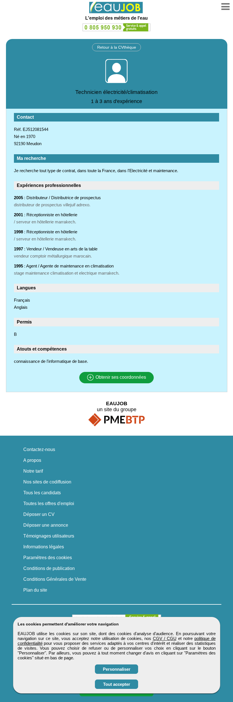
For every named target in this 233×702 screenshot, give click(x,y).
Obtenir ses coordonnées (120, 377)
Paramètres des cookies (47, 557)
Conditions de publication (49, 568)
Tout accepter (116, 684)
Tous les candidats (42, 492)
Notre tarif (33, 471)
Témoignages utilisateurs (48, 536)
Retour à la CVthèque (116, 47)
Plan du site (35, 590)
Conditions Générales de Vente (54, 579)
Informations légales (43, 546)
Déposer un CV (39, 514)
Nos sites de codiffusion (47, 481)
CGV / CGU (164, 638)
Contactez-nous (39, 449)
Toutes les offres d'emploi (48, 503)
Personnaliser (116, 669)
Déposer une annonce (45, 525)
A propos (32, 460)
